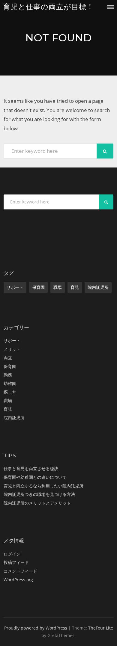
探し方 (10, 392)
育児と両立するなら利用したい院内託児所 (43, 486)
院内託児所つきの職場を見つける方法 (39, 494)
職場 (57, 287)
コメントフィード (20, 571)
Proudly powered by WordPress (35, 628)
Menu (110, 7)
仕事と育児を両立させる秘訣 (31, 468)
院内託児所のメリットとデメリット (37, 503)
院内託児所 (98, 287)
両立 (8, 357)
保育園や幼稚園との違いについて (35, 477)
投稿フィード (16, 562)
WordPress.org (18, 579)
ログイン (12, 554)
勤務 (8, 375)
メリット (12, 349)
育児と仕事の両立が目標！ (48, 6)
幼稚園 (10, 383)
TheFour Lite (100, 628)
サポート (15, 287)
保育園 (38, 287)
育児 (74, 287)
